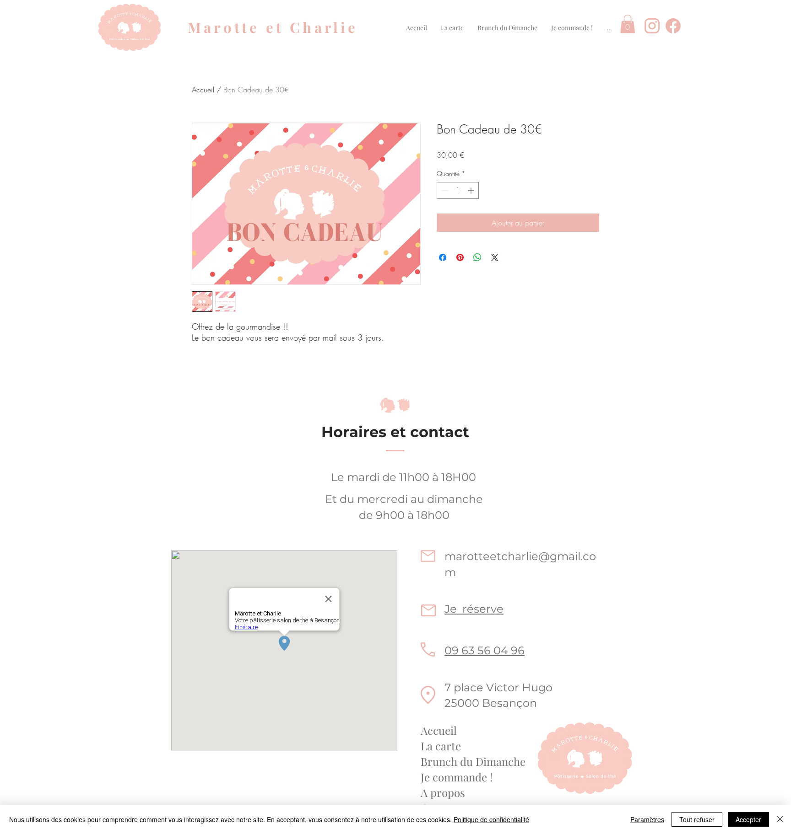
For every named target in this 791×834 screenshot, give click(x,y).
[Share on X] (494, 257)
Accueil (203, 90)
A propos (443, 792)
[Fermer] (780, 819)
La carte (441, 745)
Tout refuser (697, 819)
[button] (452, 27)
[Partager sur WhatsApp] (477, 257)
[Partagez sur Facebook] (442, 257)
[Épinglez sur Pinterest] (460, 257)
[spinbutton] (458, 190)
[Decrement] (444, 190)
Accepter (748, 819)
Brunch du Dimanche (473, 761)
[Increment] (471, 190)
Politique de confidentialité (491, 819)
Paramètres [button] (647, 819)
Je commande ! (457, 777)
